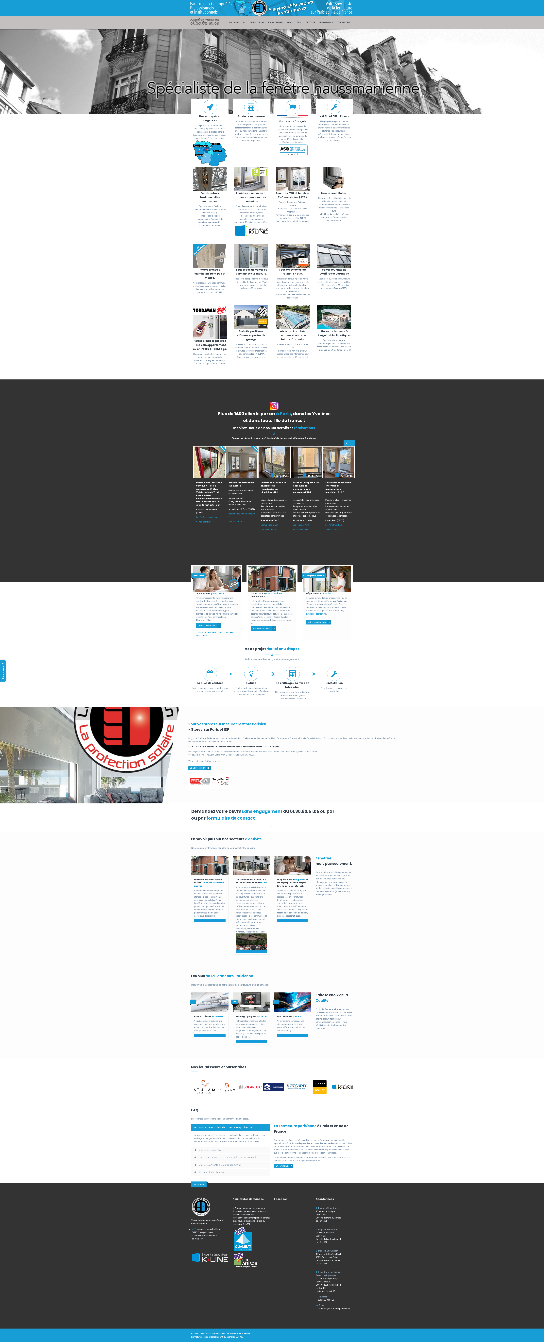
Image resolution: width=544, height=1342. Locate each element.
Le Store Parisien (197, 768)
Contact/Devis (344, 22)
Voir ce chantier (203, 522)
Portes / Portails (275, 22)
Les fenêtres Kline (269, 525)
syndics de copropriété (316, 614)
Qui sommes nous (237, 22)
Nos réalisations (326, 22)
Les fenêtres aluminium (206, 517)
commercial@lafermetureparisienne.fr (333, 1308)
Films (299, 22)
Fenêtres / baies (257, 22)
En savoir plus (282, 1166)
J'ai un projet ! (3, 671)
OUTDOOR (310, 22)
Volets (290, 22)
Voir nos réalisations (206, 625)
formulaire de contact (230, 818)
